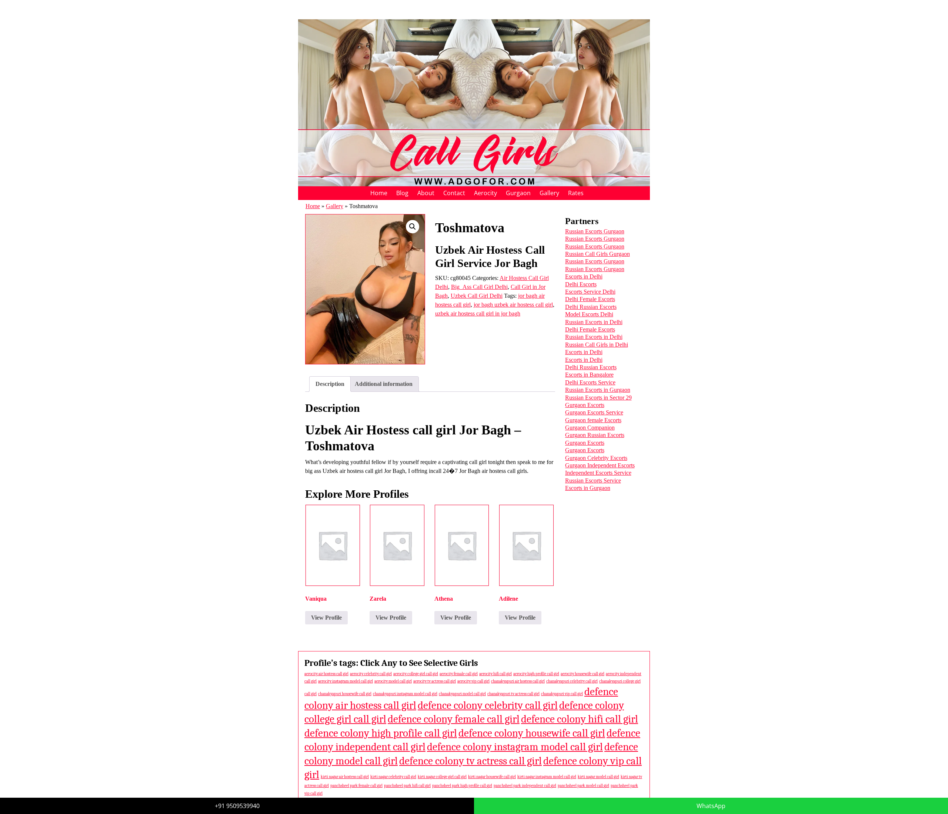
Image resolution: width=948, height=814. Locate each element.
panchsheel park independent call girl (525, 785)
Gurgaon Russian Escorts (594, 435)
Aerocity (485, 193)
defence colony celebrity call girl (488, 705)
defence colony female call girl (454, 719)
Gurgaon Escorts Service (594, 412)
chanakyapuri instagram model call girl (405, 693)
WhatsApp (711, 806)
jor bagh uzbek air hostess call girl (513, 304)
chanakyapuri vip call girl (562, 693)
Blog (402, 193)
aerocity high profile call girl (536, 673)
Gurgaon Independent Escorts (600, 465)
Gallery (549, 193)
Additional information (384, 384)
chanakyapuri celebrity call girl (572, 681)
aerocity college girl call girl (415, 673)
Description (330, 384)
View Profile (326, 617)
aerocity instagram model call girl (345, 681)
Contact (454, 193)
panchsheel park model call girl (583, 785)
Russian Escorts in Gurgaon (597, 390)
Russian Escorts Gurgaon (594, 231)
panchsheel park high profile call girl (462, 785)
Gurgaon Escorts (584, 405)
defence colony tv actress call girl (470, 761)
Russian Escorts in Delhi (593, 322)
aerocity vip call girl (473, 681)
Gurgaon (518, 193)
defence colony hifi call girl (579, 719)
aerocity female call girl (459, 673)
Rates (576, 193)
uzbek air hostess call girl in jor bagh (477, 313)
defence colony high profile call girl (380, 733)
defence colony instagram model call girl (515, 747)
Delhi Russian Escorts (591, 307)
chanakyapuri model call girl (462, 693)
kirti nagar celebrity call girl (393, 776)
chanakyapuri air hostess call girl (518, 681)
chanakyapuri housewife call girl (344, 693)
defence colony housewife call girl (531, 733)
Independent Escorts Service (598, 473)
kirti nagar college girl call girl (442, 776)
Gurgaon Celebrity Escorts (596, 458)
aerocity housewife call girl (582, 673)
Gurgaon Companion (590, 427)
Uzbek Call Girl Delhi (477, 296)
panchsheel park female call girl (356, 785)
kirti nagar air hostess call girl (345, 776)
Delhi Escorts (581, 284)
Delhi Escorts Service (590, 382)
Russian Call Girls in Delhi (596, 344)
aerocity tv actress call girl (434, 681)
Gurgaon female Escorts (593, 420)
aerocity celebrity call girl (371, 673)
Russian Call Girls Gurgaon (597, 254)
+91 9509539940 (237, 806)
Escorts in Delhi (583, 276)
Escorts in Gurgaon (587, 488)
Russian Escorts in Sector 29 (598, 397)
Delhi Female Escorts (590, 299)
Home (378, 193)
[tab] (330, 384)
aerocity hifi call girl (495, 673)
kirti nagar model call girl (598, 776)
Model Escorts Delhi (589, 314)
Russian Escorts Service (593, 480)
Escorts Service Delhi (590, 291)
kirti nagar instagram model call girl (546, 776)
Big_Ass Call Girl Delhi (479, 287)
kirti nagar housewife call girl (492, 776)
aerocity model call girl (393, 681)
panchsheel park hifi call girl (407, 785)
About (425, 193)
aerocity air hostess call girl (326, 673)
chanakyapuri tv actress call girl (513, 693)
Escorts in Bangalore (589, 374)
